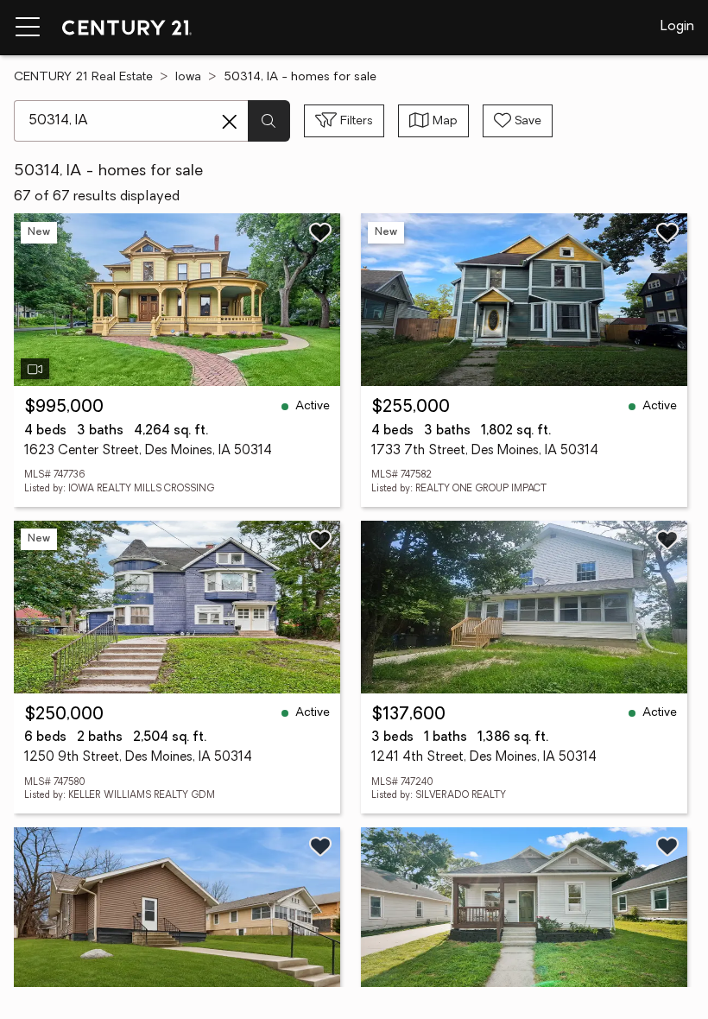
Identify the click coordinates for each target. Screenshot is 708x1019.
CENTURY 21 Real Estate (83, 77)
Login (677, 27)
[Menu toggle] (27, 27)
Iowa (188, 77)
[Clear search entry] (230, 121)
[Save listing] (320, 232)
